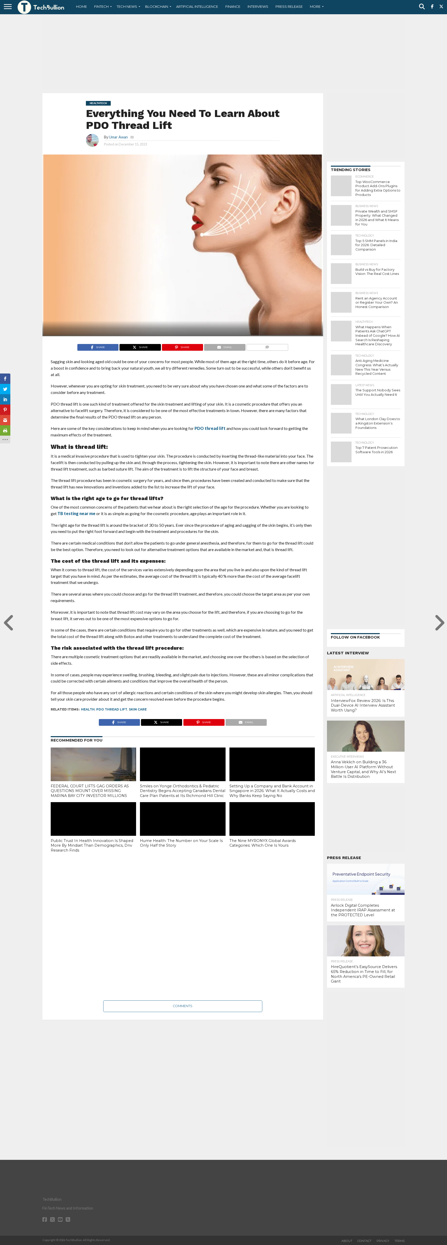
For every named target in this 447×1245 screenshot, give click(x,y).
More (315, 6)
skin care (138, 709)
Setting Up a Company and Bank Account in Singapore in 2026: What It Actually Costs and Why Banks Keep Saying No (272, 791)
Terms (399, 1241)
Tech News (127, 6)
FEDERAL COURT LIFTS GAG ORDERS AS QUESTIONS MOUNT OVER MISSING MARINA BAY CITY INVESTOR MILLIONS (90, 791)
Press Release (289, 6)
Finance (232, 6)
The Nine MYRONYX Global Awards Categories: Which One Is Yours (262, 843)
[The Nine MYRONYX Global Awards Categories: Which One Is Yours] (272, 827)
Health (88, 709)
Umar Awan (118, 137)
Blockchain (156, 6)
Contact (364, 1241)
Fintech (101, 6)
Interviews (258, 6)
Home (81, 6)
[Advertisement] (223, 53)
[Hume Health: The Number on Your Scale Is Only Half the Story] (182, 827)
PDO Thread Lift (111, 709)
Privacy (383, 1241)
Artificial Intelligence (197, 6)
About (346, 1241)
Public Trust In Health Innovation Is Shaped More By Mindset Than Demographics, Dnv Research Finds (92, 845)
